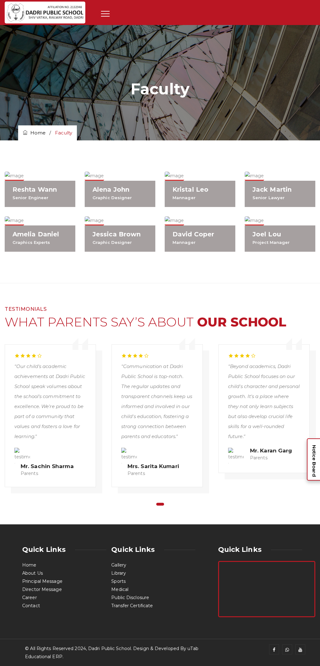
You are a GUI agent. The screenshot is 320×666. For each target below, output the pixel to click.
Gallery (118, 565)
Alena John (110, 189)
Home (37, 133)
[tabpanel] (53, 414)
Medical (119, 589)
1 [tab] (160, 504)
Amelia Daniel (35, 234)
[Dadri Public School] (45, 13)
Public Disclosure (130, 597)
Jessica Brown (116, 234)
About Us (32, 573)
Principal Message (42, 581)
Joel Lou (266, 234)
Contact (31, 605)
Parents (29, 473)
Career (29, 597)
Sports (118, 581)
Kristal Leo (190, 189)
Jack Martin (272, 189)
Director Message (42, 589)
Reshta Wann (34, 189)
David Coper (193, 234)
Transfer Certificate (132, 605)
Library (118, 573)
